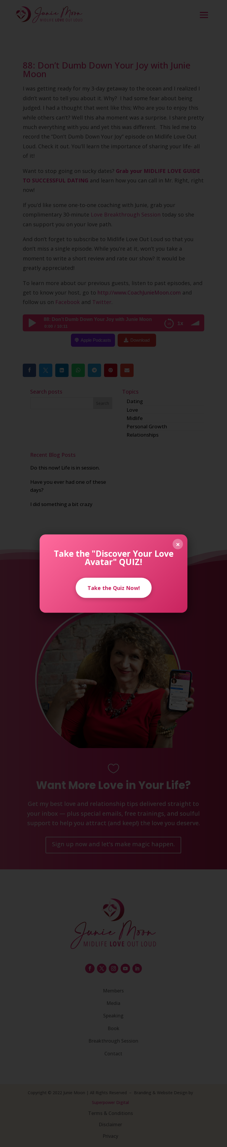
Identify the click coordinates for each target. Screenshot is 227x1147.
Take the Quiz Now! (113, 587)
